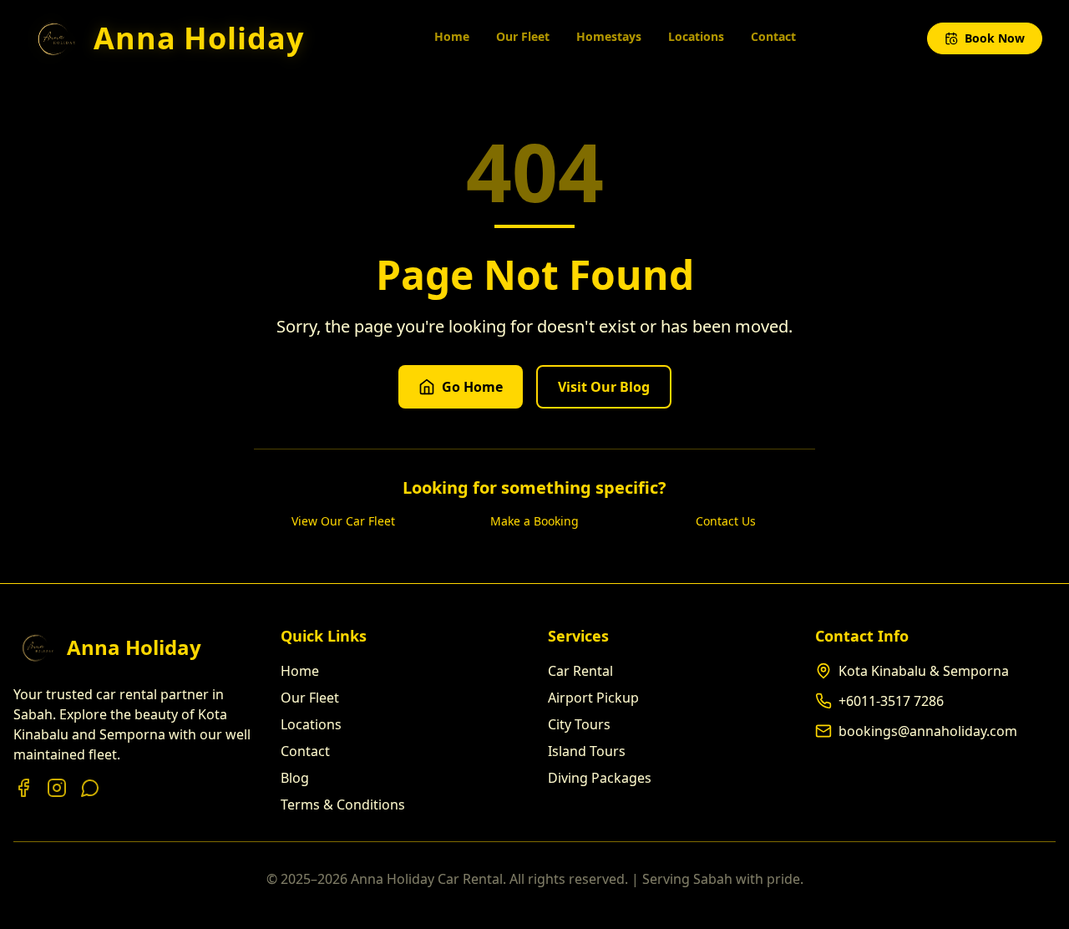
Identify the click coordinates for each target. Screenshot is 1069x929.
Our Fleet (523, 36)
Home (451, 36)
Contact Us (726, 521)
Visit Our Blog (604, 387)
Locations (696, 36)
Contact (773, 36)
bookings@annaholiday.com (927, 731)
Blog (295, 778)
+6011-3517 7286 (891, 701)
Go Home (472, 387)
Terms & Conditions (343, 804)
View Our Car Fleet (343, 521)
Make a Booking (534, 521)
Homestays (608, 36)
